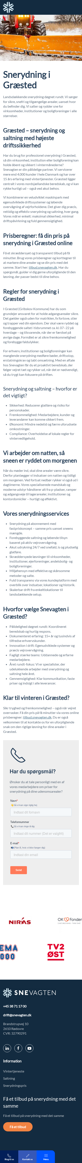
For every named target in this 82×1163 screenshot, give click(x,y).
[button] (46, 1156)
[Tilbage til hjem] (8, 7)
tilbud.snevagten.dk (43, 267)
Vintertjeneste (13, 1071)
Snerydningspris (14, 1085)
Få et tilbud (18, 1127)
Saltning (9, 1078)
